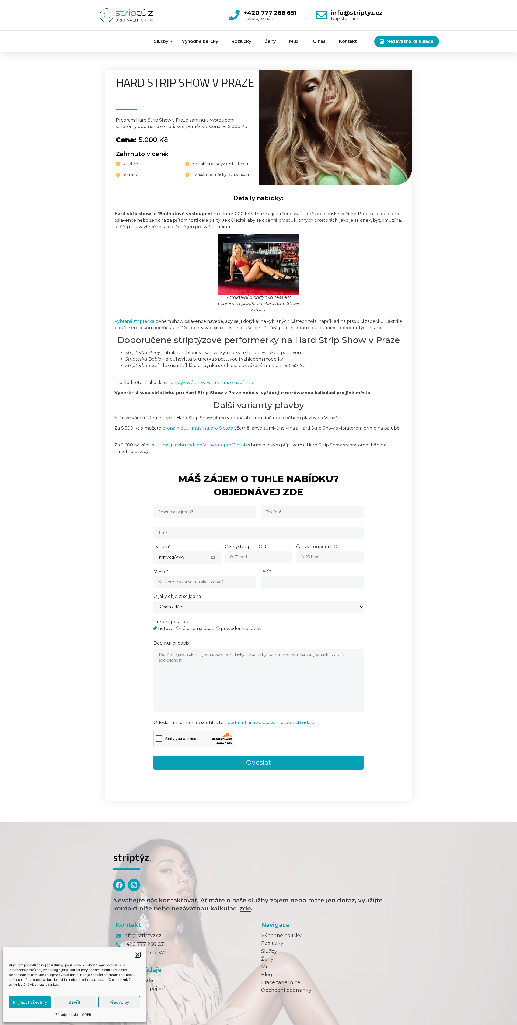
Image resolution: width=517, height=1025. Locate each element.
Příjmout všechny (30, 1002)
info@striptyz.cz (356, 12)
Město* (161, 572)
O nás (319, 41)
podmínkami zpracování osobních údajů (271, 722)
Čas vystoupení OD (245, 547)
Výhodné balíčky (200, 41)
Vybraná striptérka (134, 321)
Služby (161, 41)
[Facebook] (119, 885)
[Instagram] (134, 885)
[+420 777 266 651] (234, 15)
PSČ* (266, 572)
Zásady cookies (67, 1015)
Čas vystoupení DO (316, 547)
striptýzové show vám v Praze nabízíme (212, 382)
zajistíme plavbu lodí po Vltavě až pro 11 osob (199, 445)
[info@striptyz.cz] (321, 15)
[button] (137, 954)
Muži (294, 41)
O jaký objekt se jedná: (177, 596)
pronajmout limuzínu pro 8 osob (197, 428)
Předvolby (119, 1002)
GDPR (86, 1015)
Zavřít (75, 1002)
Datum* (162, 547)
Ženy (270, 41)
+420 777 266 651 (270, 12)
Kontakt (348, 41)
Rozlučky (241, 41)
